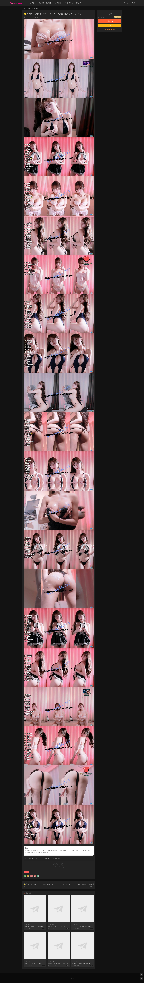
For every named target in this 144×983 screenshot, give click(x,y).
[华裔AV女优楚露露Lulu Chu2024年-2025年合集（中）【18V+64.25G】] (59, 945)
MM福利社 (72, 979)
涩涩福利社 (16, 3)
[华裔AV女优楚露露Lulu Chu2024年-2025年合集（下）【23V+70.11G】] (82, 945)
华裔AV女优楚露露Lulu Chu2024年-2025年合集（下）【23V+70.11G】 (82, 963)
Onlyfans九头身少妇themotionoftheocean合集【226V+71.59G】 (58, 926)
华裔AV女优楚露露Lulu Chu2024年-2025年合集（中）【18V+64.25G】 (58, 963)
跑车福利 (48, 3)
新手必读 (78, 3)
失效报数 (41, 3)
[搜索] (124, 3)
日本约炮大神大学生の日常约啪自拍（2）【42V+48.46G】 (34, 926)
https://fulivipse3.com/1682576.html (42, 859)
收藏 (110, 26)
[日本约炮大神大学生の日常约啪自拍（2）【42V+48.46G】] (35, 908)
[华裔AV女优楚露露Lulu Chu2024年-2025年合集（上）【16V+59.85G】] (35, 945)
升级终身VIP (117, 17)
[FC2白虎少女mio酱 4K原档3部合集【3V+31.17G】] (82, 908)
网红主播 (26, 871)
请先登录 (110, 21)
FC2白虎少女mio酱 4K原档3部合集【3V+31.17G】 (82, 926)
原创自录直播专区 (32, 3)
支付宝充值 (58, 3)
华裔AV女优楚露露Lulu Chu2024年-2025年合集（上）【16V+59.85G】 (34, 963)
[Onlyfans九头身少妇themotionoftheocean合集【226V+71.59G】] (59, 908)
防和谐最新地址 (68, 3)
